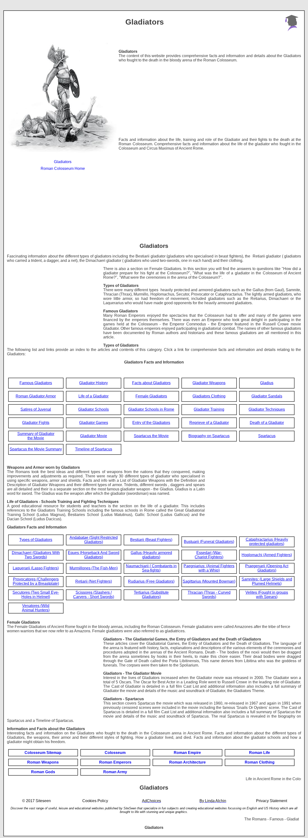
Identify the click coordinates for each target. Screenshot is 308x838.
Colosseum (115, 753)
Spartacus (267, 436)
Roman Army (115, 772)
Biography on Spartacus (209, 436)
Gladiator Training (209, 409)
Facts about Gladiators (151, 383)
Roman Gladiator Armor (36, 396)
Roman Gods (43, 772)
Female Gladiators (151, 396)
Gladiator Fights (35, 423)
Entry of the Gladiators (151, 423)
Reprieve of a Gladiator (209, 423)
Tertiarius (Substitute (151, 592)
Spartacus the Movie (151, 436)
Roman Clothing (260, 762)
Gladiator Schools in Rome (151, 409)
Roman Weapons (43, 762)
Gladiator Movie (93, 436)
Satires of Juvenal (35, 409)
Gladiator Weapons (208, 383)
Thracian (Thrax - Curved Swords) (209, 594)
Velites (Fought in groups (266, 592)
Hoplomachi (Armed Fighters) (267, 555)
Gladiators (62, 162)
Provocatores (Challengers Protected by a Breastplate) (36, 581)
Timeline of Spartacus (93, 449)
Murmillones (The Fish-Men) (94, 568)
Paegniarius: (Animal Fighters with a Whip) (209, 568)
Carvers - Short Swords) (93, 597)
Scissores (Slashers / (94, 592)
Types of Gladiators (35, 540)
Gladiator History (93, 383)
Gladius (266, 383)
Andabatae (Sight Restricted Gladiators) (94, 539)
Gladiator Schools (93, 409)
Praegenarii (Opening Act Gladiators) (266, 568)
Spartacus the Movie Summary (36, 449)
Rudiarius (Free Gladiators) (151, 581)
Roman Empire (187, 753)
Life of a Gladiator (93, 396)
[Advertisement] (210, 100)
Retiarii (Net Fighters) (93, 581)
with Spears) (266, 597)
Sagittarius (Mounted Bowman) (209, 581)
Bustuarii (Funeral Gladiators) (209, 542)
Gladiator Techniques (267, 409)
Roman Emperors (115, 762)
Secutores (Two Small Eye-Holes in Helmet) (36, 594)
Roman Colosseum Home (63, 168)
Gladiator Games (93, 423)
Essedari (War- (209, 553)
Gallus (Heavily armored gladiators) (151, 555)
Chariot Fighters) (209, 557)
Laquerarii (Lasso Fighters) (36, 568)
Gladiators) (151, 597)
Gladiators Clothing (208, 396)
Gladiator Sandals (266, 396)
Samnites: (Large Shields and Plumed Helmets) (267, 581)
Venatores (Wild (35, 606)
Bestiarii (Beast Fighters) (151, 540)
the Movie (35, 438)
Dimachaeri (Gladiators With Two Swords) (36, 555)
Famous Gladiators (35, 383)
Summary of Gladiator (35, 434)
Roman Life (259, 753)
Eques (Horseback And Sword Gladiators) (93, 555)
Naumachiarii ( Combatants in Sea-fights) (151, 568)
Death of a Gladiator (267, 423)
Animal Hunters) (36, 610)
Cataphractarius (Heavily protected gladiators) (267, 541)
